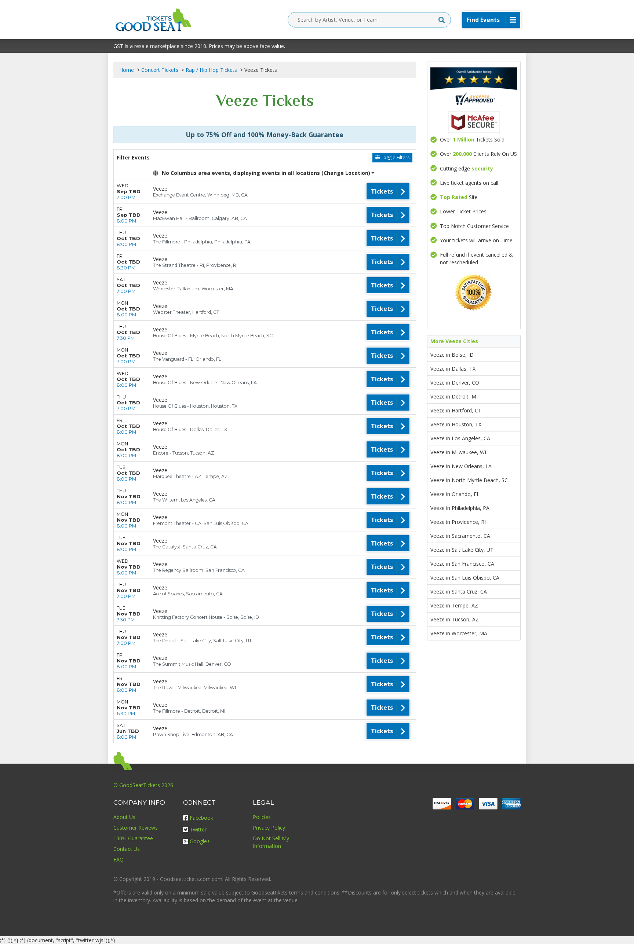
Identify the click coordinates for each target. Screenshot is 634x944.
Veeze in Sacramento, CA (460, 535)
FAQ (118, 859)
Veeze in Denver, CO (454, 382)
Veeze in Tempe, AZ (454, 605)
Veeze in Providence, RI (458, 521)
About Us (124, 816)
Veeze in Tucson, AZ (454, 619)
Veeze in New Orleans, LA (461, 466)
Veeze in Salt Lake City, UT (461, 549)
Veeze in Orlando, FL (455, 494)
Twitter (198, 829)
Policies (262, 816)
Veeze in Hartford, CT (455, 410)
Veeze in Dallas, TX (453, 368)
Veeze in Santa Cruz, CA (458, 591)
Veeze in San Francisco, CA (462, 563)
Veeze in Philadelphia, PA (459, 507)
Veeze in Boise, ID (452, 354)
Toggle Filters (394, 157)
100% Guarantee (133, 838)
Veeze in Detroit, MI (454, 396)
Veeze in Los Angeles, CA (460, 438)
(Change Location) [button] (345, 172)
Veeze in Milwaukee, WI (458, 452)
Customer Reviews (135, 827)
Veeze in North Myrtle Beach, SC (469, 480)
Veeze (160, 188)
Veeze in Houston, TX (455, 424)
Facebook (201, 817)
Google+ (200, 841)
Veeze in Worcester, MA (458, 633)
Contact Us (126, 848)
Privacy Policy (269, 827)
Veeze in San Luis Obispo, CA (464, 577)
